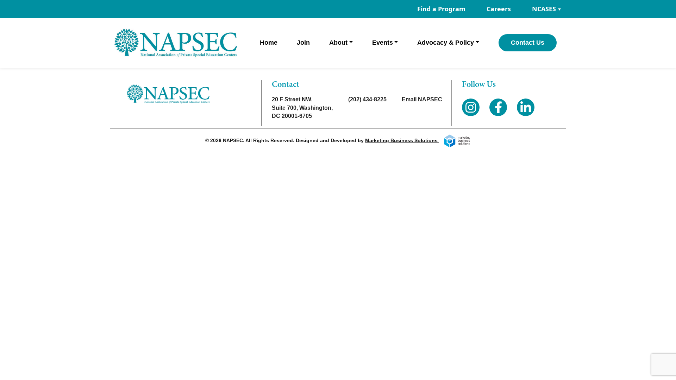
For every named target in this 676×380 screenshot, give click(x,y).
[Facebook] (498, 107)
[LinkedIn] (525, 107)
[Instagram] (471, 107)
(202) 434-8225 (367, 99)
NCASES (544, 9)
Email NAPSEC (422, 99)
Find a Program (441, 9)
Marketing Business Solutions (402, 140)
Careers (499, 9)
